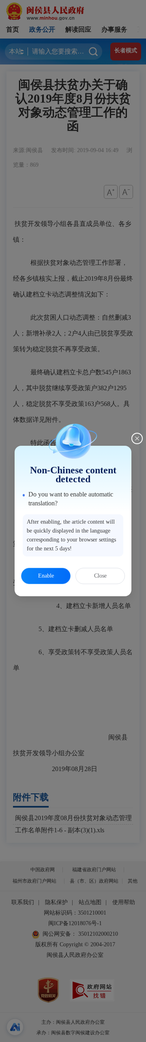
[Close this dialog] (137, 438)
